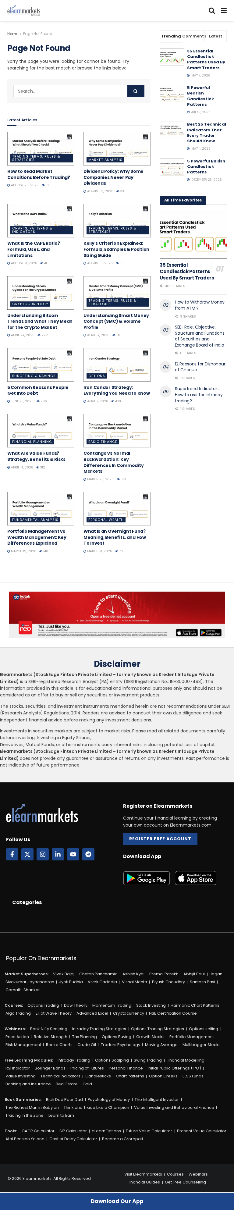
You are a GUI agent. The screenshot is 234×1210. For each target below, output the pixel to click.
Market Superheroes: (26, 974)
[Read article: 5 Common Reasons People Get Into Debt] (40, 365)
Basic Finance (102, 441)
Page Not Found (37, 33)
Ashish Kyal (133, 974)
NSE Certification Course (173, 1013)
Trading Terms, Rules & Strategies (36, 158)
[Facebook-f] (12, 854)
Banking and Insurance (28, 1084)
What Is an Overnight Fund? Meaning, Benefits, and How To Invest (114, 537)
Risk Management (23, 1045)
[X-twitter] (27, 854)
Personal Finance (126, 1068)
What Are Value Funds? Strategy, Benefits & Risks (36, 456)
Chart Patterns (130, 1076)
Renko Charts (59, 1045)
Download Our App (117, 1201)
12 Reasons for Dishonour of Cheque (200, 367)
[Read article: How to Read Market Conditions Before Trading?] (40, 148)
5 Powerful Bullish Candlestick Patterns (206, 166)
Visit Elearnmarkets (143, 1174)
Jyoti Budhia (71, 982)
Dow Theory (75, 1005)
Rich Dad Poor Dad (64, 1099)
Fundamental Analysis (35, 519)
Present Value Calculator (201, 1131)
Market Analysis (105, 159)
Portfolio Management (191, 1037)
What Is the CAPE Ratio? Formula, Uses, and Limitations (33, 249)
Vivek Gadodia (102, 982)
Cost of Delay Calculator (73, 1139)
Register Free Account (160, 839)
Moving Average (161, 1045)
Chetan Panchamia (98, 974)
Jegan (216, 974)
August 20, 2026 (24, 185)
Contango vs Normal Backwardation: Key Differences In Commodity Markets (113, 462)
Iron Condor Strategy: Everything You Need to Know (116, 390)
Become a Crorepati (122, 1139)
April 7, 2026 (97, 401)
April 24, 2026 (22, 335)
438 (117, 401)
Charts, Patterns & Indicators (32, 230)
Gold (87, 1084)
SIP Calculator (73, 1131)
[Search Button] (212, 10)
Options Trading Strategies (157, 1029)
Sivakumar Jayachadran (29, 982)
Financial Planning (32, 441)
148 (45, 551)
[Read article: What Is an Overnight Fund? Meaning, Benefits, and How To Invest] (117, 508)
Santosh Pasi (202, 982)
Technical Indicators (60, 1076)
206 (43, 401)
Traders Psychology (120, 1045)
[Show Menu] (224, 10)
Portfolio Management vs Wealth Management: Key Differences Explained (36, 537)
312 (42, 467)
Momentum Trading (111, 1005)
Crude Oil (86, 1045)
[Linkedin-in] (58, 854)
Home (12, 33)
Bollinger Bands (50, 1068)
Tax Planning (84, 1037)
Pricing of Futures (87, 1068)
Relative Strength (50, 1037)
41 (45, 263)
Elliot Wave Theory (54, 1013)
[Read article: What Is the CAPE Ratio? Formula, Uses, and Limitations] (40, 220)
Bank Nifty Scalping (48, 1029)
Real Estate (67, 1084)
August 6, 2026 (99, 263)
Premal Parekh (164, 974)
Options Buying (116, 1037)
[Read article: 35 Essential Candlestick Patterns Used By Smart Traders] (193, 235)
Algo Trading (18, 1013)
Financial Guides (144, 1182)
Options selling (203, 1029)
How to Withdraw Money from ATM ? (200, 305)
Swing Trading (148, 1060)
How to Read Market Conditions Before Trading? (38, 174)
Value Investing (20, 1076)
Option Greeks (163, 1076)
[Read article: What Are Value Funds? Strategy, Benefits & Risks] (40, 430)
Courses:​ (14, 1005)
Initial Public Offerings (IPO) (174, 1068)
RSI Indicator (17, 1068)
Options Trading (43, 1005)
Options (96, 375)
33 (121, 191)
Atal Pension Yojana (24, 1139)
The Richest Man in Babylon (32, 1107)
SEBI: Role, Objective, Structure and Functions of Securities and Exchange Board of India (200, 336)
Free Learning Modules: (29, 1060)
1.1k (118, 335)
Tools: (11, 1131)
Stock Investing (151, 1005)
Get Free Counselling (185, 1182)
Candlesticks (98, 1076)
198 (123, 479)
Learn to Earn (61, 1115)
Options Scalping (112, 1060)
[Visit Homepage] (23, 10)
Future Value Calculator (149, 1131)
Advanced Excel (92, 1013)
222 (44, 335)
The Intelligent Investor (157, 1099)
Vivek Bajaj (63, 974)
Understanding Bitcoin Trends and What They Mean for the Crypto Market (40, 321)
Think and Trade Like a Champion (96, 1107)
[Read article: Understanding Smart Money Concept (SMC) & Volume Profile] (117, 293)
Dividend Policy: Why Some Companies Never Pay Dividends (113, 177)
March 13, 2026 (99, 551)
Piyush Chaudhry (168, 982)
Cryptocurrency (30, 303)
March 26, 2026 (100, 479)
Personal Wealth (106, 519)
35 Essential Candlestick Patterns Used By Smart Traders (206, 59)
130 (122, 263)
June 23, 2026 (22, 401)
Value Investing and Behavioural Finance (174, 1107)
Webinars (198, 1174)
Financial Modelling (185, 1060)
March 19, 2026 (23, 551)
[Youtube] (73, 854)
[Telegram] (88, 854)
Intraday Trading (74, 1060)
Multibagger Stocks (202, 1045)
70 (120, 551)
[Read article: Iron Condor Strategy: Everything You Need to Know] (117, 365)
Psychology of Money (109, 1099)
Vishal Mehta (134, 982)
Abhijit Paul (194, 974)
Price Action (17, 1037)
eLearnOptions (106, 1131)
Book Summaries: (23, 1099)
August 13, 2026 (99, 191)
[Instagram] (43, 854)
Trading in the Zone (24, 1115)
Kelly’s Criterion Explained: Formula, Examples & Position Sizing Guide (116, 249)
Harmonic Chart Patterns (195, 1005)
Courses (175, 1174)
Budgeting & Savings (34, 375)
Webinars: (15, 1029)
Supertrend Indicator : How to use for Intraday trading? (199, 395)
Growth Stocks (150, 1037)
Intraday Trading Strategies (99, 1029)
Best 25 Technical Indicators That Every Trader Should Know (206, 132)
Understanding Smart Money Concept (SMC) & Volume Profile (116, 321)
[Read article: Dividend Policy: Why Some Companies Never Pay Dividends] (117, 148)
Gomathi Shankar (22, 990)
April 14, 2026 (97, 335)
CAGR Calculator (38, 1131)
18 (47, 185)
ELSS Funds (193, 1076)
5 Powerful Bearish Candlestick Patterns (200, 96)
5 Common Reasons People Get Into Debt (38, 390)
